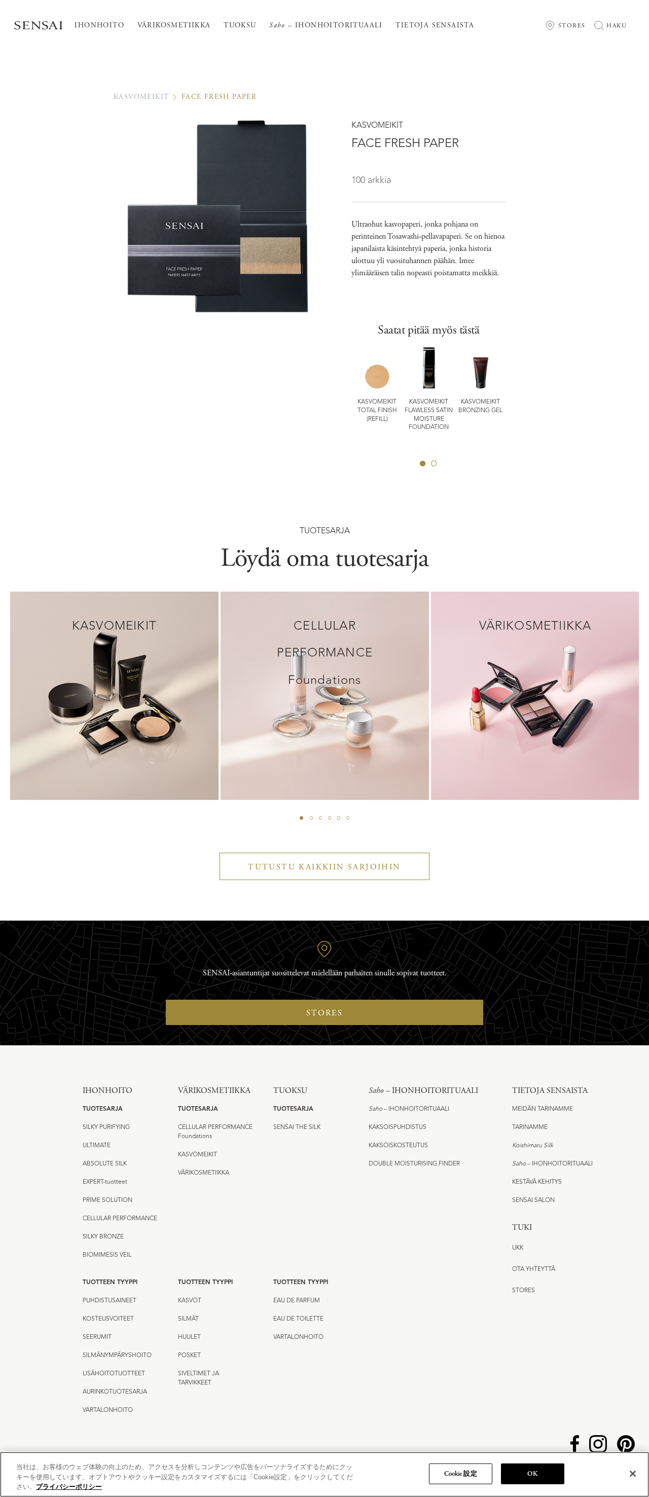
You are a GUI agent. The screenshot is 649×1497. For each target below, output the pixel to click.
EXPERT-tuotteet (105, 1182)
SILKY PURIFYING (106, 1127)
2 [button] (434, 463)
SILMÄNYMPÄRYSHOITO (117, 1356)
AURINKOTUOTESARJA (115, 1392)
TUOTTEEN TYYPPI (110, 1283)
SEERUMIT (97, 1337)
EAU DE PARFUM (296, 1301)
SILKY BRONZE (103, 1237)
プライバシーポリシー (69, 1486)
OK (532, 1473)
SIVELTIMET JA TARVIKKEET (198, 1378)
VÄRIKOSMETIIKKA (203, 1173)
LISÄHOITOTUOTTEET (114, 1374)
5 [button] (339, 818)
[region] (324, 1474)
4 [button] (330, 818)
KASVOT (189, 1301)
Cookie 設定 (460, 1473)
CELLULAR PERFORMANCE (120, 1219)
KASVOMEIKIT (141, 96)
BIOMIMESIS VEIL (107, 1255)
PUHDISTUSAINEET (109, 1301)
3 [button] (320, 818)
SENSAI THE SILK (296, 1127)
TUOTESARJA (103, 1109)
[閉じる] (633, 1474)
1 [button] (423, 463)
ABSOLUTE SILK (105, 1164)
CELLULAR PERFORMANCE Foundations (215, 1132)
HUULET (189, 1337)
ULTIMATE (97, 1146)
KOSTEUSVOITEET (108, 1319)
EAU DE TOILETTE (298, 1319)
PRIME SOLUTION (107, 1200)
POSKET (189, 1356)
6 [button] (348, 818)
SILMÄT (188, 1319)
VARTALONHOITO (108, 1410)
